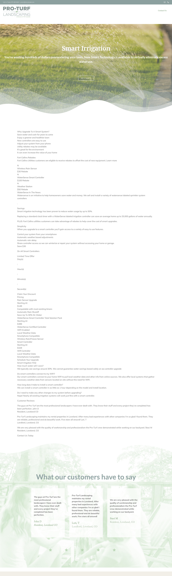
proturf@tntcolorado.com (27, 2)
